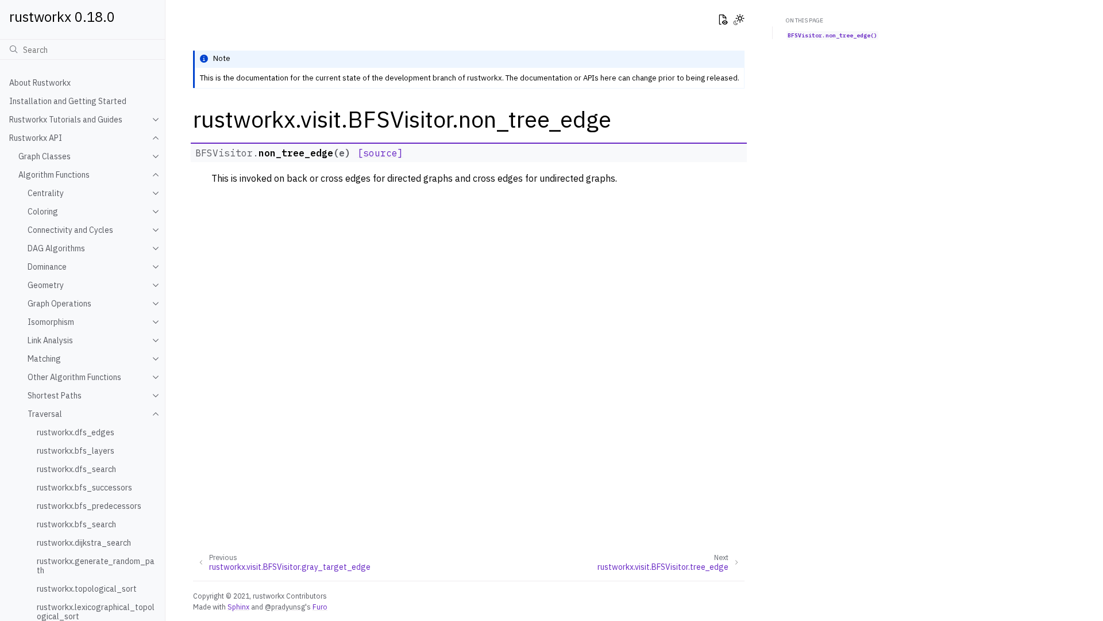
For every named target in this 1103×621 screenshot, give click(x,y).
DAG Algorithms (56, 248)
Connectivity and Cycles (70, 230)
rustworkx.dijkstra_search (84, 543)
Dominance (47, 267)
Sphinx (238, 606)
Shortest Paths (55, 395)
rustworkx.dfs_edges (75, 432)
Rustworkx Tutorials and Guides (65, 119)
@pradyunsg (285, 606)
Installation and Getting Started (67, 101)
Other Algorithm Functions (74, 377)
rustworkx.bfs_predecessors (89, 506)
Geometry (46, 285)
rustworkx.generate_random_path (96, 566)
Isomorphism (51, 322)
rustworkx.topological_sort (87, 589)
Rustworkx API (35, 138)
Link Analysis (50, 340)
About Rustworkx (40, 83)
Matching (44, 359)
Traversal (45, 414)
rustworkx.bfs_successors (84, 487)
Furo (320, 606)
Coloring (43, 211)
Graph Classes (44, 156)
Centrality (46, 193)
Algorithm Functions (54, 175)
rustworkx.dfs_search (76, 469)
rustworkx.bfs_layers (75, 451)
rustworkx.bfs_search (76, 524)
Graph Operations (59, 303)
